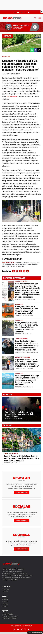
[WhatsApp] (13, 271)
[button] (21, 27)
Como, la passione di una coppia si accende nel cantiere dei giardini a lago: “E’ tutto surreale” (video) (19, 414)
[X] (24, 271)
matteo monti (17, 264)
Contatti (5, 592)
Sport (25, 339)
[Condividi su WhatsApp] (32, 50)
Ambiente (18, 357)
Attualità (6, 57)
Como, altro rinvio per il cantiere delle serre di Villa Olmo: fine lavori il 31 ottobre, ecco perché (26, 310)
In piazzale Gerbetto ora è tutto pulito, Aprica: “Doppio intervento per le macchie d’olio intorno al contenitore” (27, 362)
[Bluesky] (27, 271)
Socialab (5, 602)
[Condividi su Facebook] (35, 50)
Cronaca (5, 604)
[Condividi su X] (39, 50)
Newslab (7, 36)
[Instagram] (20, 271)
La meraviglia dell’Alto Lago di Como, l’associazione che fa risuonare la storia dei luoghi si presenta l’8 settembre (27, 380)
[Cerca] (35, 18)
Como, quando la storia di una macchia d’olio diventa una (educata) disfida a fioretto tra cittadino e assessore (26, 327)
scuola (25, 281)
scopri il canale (21, 492)
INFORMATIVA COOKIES (9, 616)
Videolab (5, 606)
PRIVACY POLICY (7, 614)
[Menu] (39, 18)
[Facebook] (17, 271)
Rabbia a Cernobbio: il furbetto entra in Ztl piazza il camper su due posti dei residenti (20, 458)
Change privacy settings (35, 632)
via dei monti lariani (16, 266)
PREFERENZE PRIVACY (9, 618)
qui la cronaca (12, 96)
